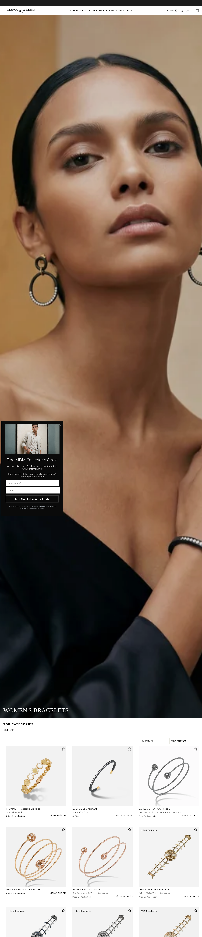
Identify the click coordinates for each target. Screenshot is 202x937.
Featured (85, 10)
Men (94, 10)
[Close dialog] (59, 424)
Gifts (129, 10)
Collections (116, 10)
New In (74, 10)
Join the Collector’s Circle (32, 499)
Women (103, 10)
